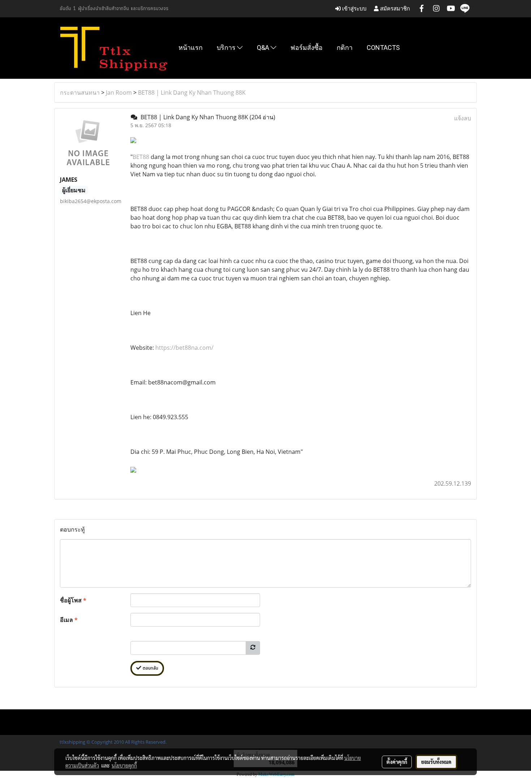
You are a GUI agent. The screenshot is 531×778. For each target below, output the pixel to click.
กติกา (345, 47)
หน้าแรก (190, 47)
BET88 (141, 157)
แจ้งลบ (462, 118)
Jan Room (119, 92)
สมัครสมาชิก (394, 8)
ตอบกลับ (149, 668)
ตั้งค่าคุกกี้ (397, 761)
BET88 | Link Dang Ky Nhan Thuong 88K (192, 92)
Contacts (383, 47)
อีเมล (69, 620)
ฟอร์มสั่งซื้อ (306, 47)
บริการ (227, 47)
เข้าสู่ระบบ (354, 8)
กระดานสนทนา (80, 92)
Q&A (264, 47)
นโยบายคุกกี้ (124, 765)
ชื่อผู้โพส (73, 600)
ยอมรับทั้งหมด (436, 761)
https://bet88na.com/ (184, 348)
